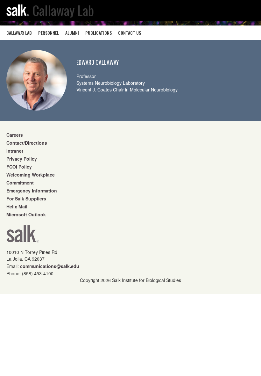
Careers (14, 135)
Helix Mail (16, 206)
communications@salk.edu (49, 266)
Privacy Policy (21, 158)
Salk (22, 236)
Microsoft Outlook (26, 214)
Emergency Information (31, 190)
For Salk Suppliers (26, 198)
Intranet (14, 151)
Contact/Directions (26, 143)
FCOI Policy (19, 166)
